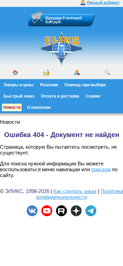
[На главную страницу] (61, 65)
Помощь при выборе (85, 85)
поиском (101, 169)
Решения (49, 85)
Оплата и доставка (60, 96)
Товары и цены (18, 85)
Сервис (93, 96)
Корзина (53, 18)
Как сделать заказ (74, 191)
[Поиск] (107, 72)
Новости (11, 107)
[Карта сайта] (77, 72)
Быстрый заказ (19, 96)
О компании (39, 107)
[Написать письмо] (46, 72)
